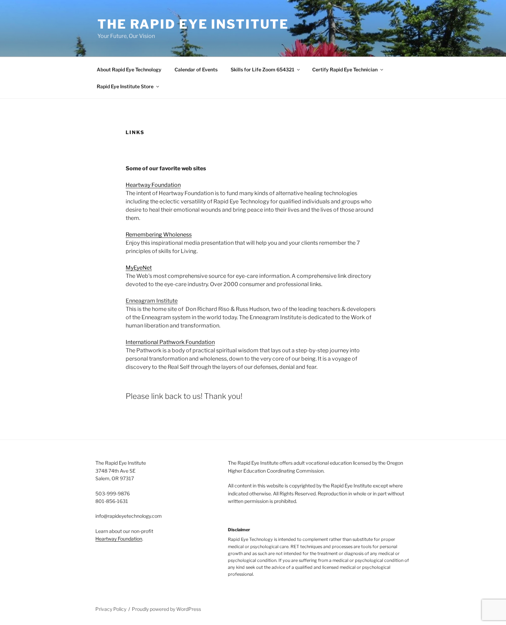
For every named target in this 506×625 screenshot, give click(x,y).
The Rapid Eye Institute (193, 24)
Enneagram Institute (152, 301)
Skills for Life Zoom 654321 (262, 69)
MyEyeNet (139, 267)
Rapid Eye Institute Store (125, 86)
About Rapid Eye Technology (129, 69)
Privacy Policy (110, 609)
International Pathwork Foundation (170, 342)
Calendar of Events (196, 69)
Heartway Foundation (153, 185)
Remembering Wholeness (159, 234)
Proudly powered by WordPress (166, 609)
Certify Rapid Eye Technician (345, 69)
